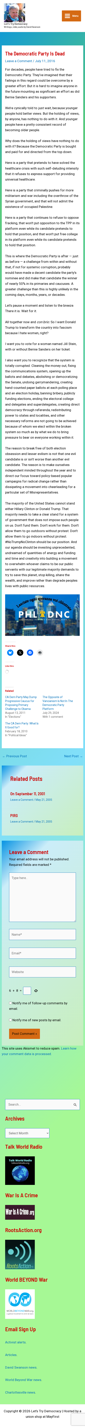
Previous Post (14, 756)
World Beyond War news (23, 1380)
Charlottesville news (20, 1392)
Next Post (73, 756)
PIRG (14, 815)
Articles (11, 1355)
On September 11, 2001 (27, 793)
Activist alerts (15, 1342)
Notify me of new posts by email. (36, 1020)
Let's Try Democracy (15, 23)
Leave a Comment (18, 61)
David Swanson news (21, 1367)
